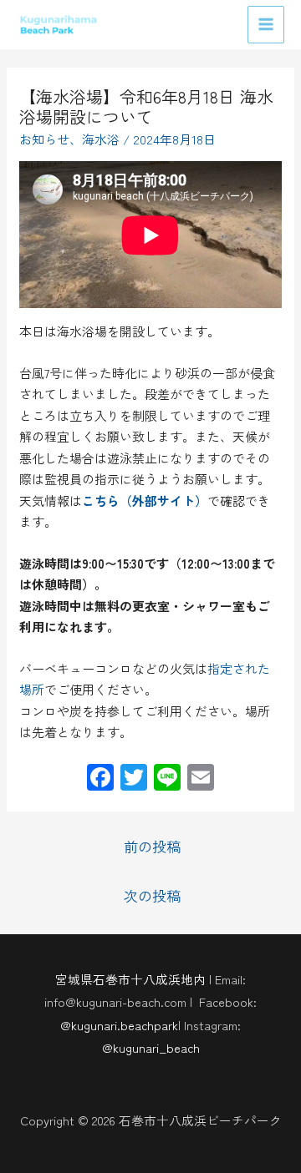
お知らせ (44, 139)
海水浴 (101, 139)
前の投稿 (152, 846)
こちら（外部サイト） (144, 500)
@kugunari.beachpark (119, 1025)
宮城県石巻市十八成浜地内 (130, 979)
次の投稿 (152, 895)
